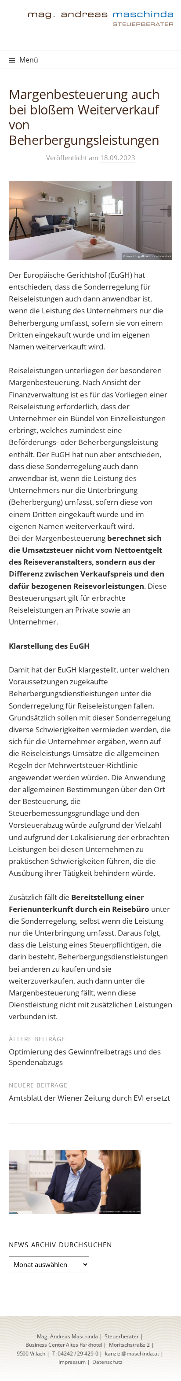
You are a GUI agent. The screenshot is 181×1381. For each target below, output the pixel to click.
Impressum (72, 1362)
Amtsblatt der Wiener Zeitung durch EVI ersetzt (89, 1098)
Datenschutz (107, 1362)
